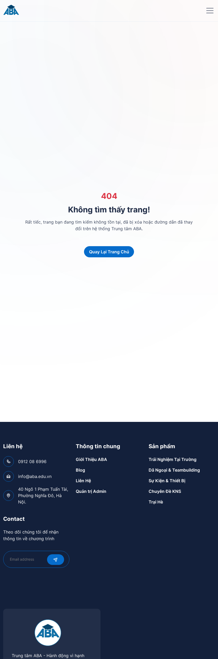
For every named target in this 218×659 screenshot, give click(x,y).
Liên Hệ (83, 480)
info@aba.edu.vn (35, 476)
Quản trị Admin (91, 491)
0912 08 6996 (32, 461)
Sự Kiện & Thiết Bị (167, 480)
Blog (80, 470)
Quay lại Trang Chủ (109, 251)
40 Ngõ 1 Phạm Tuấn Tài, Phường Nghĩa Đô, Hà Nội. (43, 495)
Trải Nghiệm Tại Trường (172, 459)
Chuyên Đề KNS (165, 491)
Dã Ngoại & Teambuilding (174, 470)
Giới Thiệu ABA (91, 459)
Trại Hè (156, 502)
